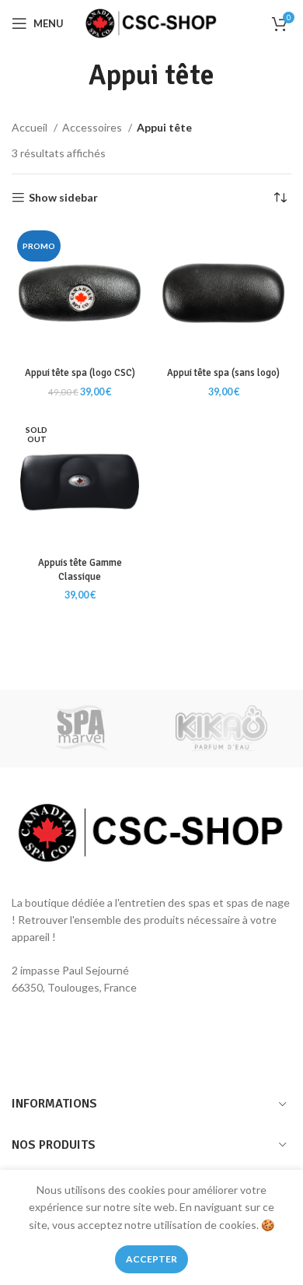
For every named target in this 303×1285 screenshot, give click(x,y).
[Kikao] (221, 728)
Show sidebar (63, 197)
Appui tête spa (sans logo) (223, 373)
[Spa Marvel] (82, 728)
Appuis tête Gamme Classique (80, 569)
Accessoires (93, 127)
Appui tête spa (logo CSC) (80, 373)
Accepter (151, 1259)
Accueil (31, 127)
